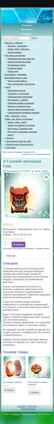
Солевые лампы (15, 68)
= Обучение (10, 147)
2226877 (45, 171)
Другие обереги (15, 52)
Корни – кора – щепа (17, 122)
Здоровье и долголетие (18, 94)
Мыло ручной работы (17, 81)
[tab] (11, 255)
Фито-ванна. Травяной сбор (20, 128)
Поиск (34, 38)
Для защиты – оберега (18, 100)
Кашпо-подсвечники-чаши (19, 62)
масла (10, 135)
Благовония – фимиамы (16, 74)
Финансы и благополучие (19, 106)
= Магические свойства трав (18, 141)
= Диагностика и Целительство (19, 144)
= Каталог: (9, 138)
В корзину (18, 244)
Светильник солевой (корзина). (37, 154)
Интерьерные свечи (17, 65)
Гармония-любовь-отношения (21, 103)
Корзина (27, 33)
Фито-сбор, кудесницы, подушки (22, 132)
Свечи (7, 87)
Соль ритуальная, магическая (21, 84)
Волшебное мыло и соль (16, 78)
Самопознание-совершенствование (23, 112)
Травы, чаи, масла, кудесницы (19, 119)
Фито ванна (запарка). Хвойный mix (19, 152)
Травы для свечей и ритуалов (21, 125)
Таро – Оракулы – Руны (15, 116)
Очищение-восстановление (20, 97)
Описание (11, 256)
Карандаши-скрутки (16, 90)
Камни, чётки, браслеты (18, 49)
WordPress (15, 414)
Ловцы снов (13, 71)
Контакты (27, 25)
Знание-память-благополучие (21, 109)
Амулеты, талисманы (17, 46)
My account (27, 29)
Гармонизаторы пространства (21, 59)
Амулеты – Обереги (14, 43)
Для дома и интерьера (15, 55)
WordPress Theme (29, 414)
